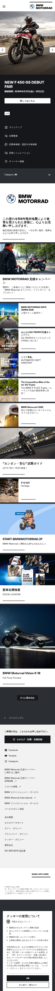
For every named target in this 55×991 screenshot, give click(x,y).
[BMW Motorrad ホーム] (41, 6)
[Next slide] (52, 50)
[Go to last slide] (2, 50)
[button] (4, 6)
